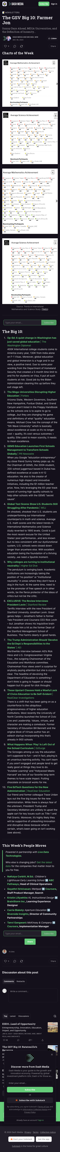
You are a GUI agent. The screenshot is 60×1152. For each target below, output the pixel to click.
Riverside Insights (18, 914)
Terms (36, 1132)
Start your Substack (22, 1139)
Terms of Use (43, 1106)
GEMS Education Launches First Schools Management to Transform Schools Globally (31, 450)
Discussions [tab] (23, 1016)
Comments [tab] (9, 981)
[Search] (55, 1016)
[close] (52, 1054)
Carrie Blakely (15, 910)
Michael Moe (32, 37)
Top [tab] (5, 1016)
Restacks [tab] (21, 981)
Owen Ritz (15, 1036)
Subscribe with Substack (32, 1100)
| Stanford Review (36, 604)
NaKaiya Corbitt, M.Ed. (20, 876)
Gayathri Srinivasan (19, 889)
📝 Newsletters (11, 12)
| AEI (18, 647)
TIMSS (45, 309)
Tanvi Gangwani (16, 922)
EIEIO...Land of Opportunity (19, 1023)
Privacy (28, 1132)
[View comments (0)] (15, 46)
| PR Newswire (25, 453)
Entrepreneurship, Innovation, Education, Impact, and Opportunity (22, 1029)
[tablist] (14, 981)
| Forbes (24, 395)
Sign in (54, 4)
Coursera (50, 889)
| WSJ (42, 507)
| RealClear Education (37, 791)
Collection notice (48, 1132)
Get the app (43, 1139)
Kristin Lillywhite (17, 897)
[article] (30, 1032)
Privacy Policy (29, 1112)
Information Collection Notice (35, 1109)
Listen (54, 38)
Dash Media (18, 37)
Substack (16, 1146)
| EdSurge (39, 748)
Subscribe (43, 4)
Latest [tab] (13, 1016)
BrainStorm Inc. (16, 901)
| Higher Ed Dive (28, 565)
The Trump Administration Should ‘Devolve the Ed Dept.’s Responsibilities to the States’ (32, 643)
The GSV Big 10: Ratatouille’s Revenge (19, 1048)
